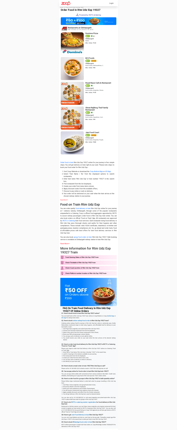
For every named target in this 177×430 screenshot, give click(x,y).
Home (61, 7)
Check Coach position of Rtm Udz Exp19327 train (82, 268)
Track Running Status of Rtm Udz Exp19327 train (82, 257)
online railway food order (81, 320)
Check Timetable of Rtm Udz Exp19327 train (80, 263)
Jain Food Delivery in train (80, 415)
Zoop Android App (96, 171)
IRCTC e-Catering (68, 221)
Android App (110, 316)
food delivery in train (83, 208)
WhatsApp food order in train (82, 422)
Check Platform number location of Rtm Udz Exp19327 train (85, 273)
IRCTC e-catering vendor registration (83, 402)
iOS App (108, 171)
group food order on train (83, 237)
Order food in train (66, 162)
